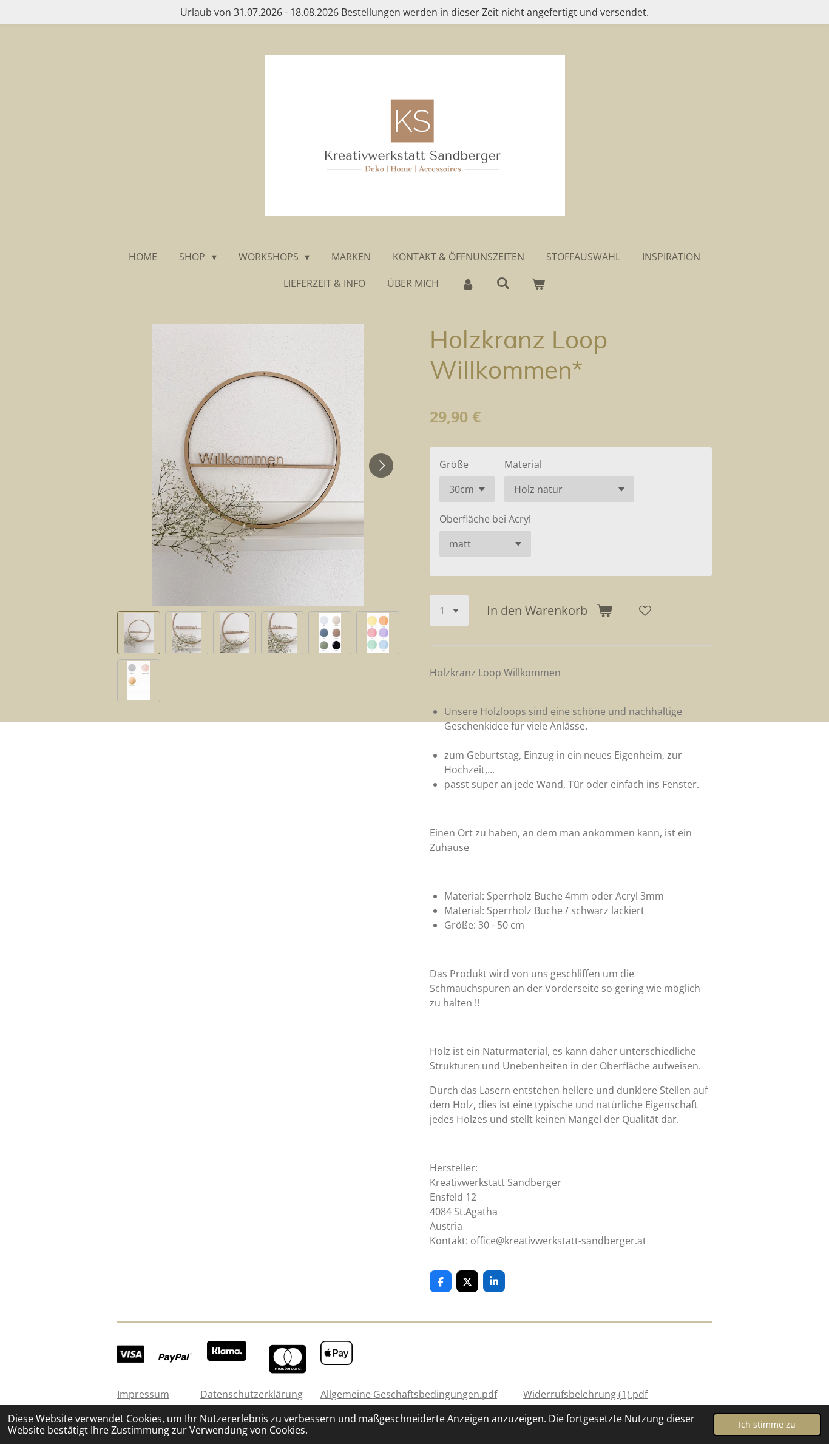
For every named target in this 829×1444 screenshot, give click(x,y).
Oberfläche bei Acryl (485, 519)
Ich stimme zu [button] (767, 1424)
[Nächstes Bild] (381, 465)
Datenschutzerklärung (251, 1394)
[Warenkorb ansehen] (538, 283)
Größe (454, 464)
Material (523, 464)
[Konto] (467, 283)
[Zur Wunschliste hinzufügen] (645, 610)
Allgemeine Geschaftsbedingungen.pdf (408, 1394)
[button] (138, 632)
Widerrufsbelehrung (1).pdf (585, 1394)
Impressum (143, 1394)
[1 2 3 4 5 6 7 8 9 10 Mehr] (449, 610)
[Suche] (503, 283)
